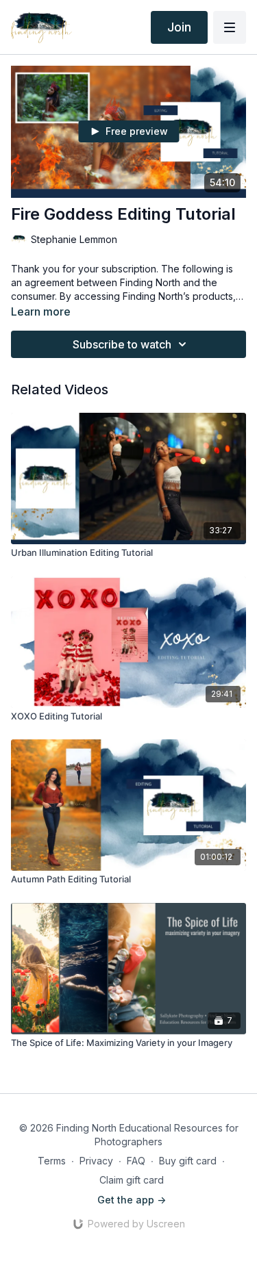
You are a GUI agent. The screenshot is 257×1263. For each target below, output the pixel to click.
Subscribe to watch (122, 344)
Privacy (96, 1160)
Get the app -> (131, 1199)
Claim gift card (131, 1180)
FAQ (136, 1160)
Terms (52, 1160)
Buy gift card (188, 1160)
